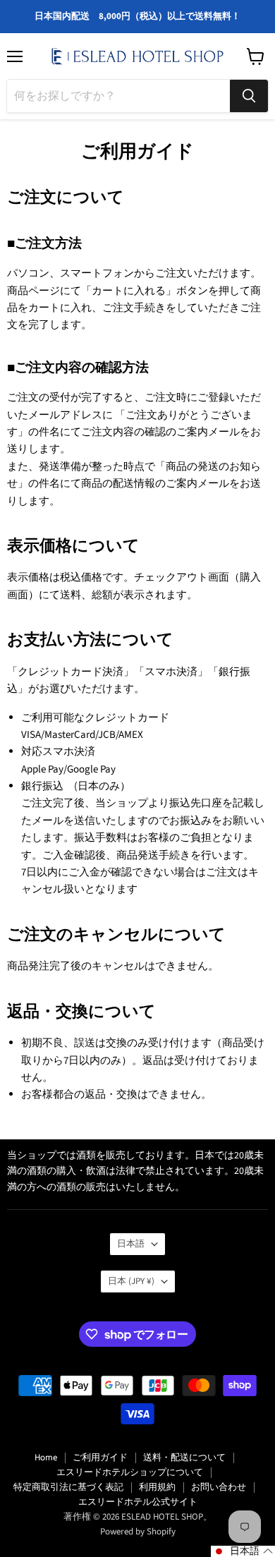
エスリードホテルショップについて (129, 1472)
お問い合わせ (218, 1487)
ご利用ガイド (100, 1457)
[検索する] (249, 96)
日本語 (131, 1243)
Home (46, 1457)
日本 (131, 1281)
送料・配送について (184, 1457)
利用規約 (157, 1487)
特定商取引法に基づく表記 (68, 1487)
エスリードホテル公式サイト (137, 1502)
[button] (243, 1551)
